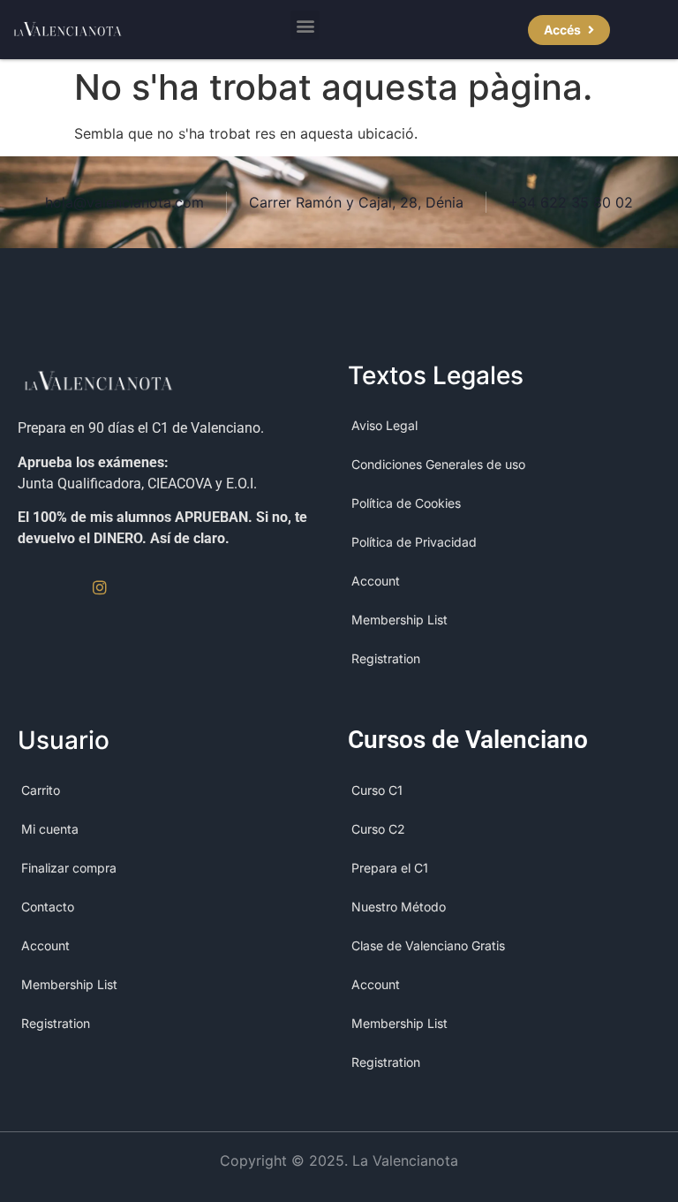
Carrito (40, 790)
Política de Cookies (406, 502)
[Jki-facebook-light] (26, 587)
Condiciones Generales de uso (438, 464)
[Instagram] (100, 587)
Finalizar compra (69, 867)
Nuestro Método (398, 906)
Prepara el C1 (389, 867)
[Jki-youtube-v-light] (63, 587)
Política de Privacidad (414, 541)
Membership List (399, 619)
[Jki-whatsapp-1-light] (137, 587)
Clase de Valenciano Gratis (428, 945)
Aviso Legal (384, 425)
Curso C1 (377, 790)
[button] (305, 25)
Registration (385, 658)
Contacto (47, 906)
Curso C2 (378, 828)
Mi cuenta (50, 828)
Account (375, 580)
